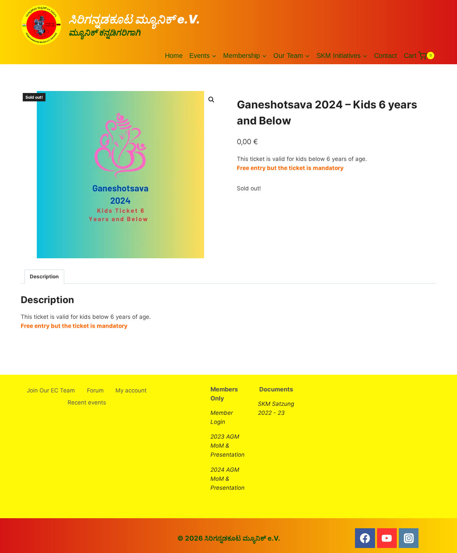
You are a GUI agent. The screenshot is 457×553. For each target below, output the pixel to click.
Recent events (87, 402)
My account (131, 390)
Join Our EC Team (51, 390)
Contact (385, 55)
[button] (211, 100)
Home (174, 55)
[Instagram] (409, 538)
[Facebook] (365, 538)
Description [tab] (44, 276)
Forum (95, 390)
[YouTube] (387, 538)
